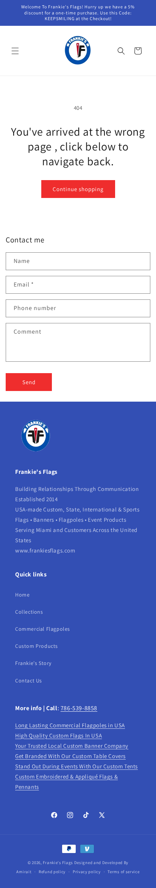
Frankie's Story (33, 663)
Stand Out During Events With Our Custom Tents (76, 766)
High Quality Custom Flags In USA (58, 735)
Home (22, 594)
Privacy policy (87, 871)
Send (29, 382)
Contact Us (28, 680)
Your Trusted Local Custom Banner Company (71, 745)
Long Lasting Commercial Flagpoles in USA (70, 725)
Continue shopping (78, 189)
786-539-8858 (79, 708)
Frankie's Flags (58, 862)
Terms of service (123, 871)
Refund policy (52, 871)
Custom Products (36, 646)
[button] (15, 51)
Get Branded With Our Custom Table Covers (70, 756)
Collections (29, 611)
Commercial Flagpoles (42, 628)
